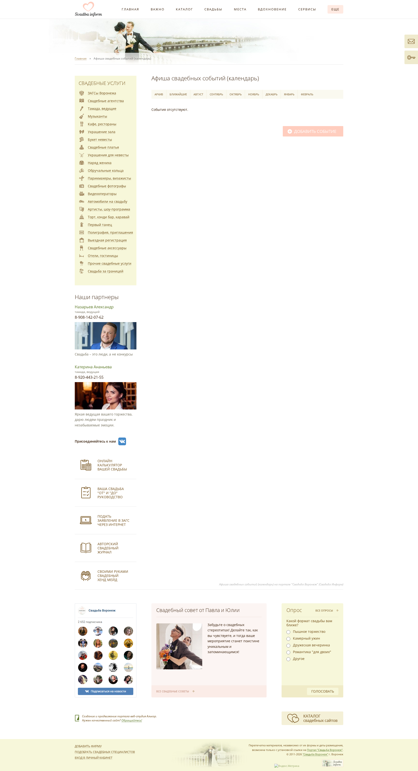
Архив (159, 94)
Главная (130, 9)
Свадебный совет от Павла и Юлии (198, 610)
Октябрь (236, 94)
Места (240, 9)
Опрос (294, 610)
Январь (289, 94)
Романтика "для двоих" (312, 652)
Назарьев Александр (94, 307)
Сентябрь (216, 94)
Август (198, 94)
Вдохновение (272, 9)
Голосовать (322, 691)
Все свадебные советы (172, 691)
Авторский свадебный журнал (108, 548)
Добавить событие (315, 131)
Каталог (184, 9)
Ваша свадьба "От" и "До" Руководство (110, 492)
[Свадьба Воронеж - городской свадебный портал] (332, 766)
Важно (157, 9)
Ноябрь (253, 94)
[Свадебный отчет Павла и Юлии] (179, 646)
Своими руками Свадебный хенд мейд (112, 575)
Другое (299, 658)
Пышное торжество (309, 631)
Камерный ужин (306, 638)
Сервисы (307, 9)
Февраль (307, 94)
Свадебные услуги (102, 83)
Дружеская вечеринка (311, 645)
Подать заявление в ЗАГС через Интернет (113, 520)
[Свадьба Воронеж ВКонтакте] (122, 441)
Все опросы (324, 610)
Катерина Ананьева (93, 367)
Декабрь (271, 94)
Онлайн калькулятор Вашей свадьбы (112, 465)
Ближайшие (178, 94)
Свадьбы (213, 9)
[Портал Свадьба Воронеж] (88, 9)
